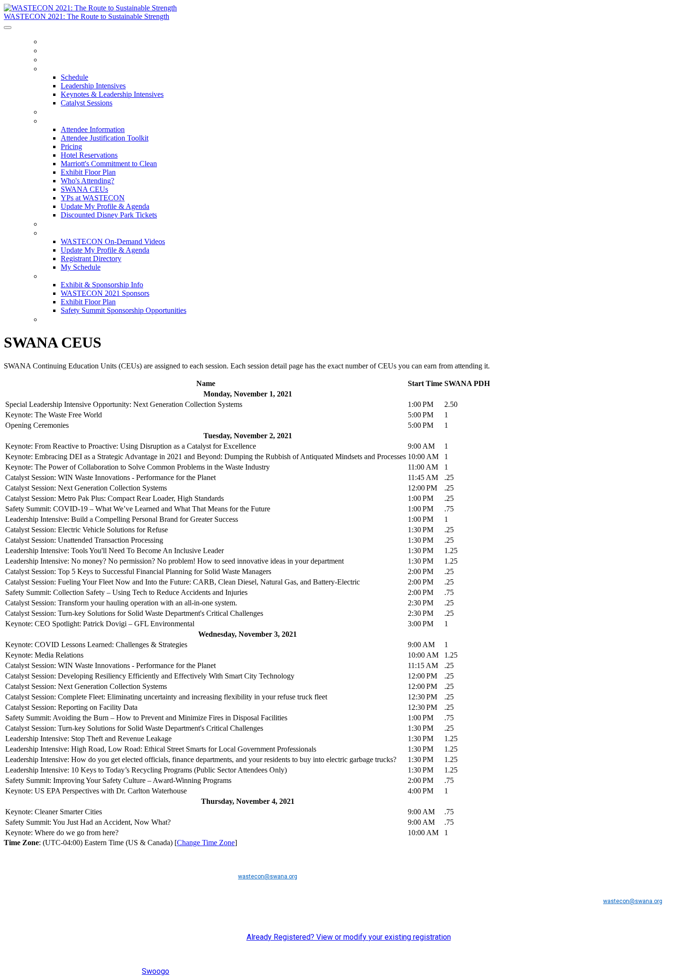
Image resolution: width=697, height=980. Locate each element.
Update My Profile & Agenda (105, 206)
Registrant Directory (91, 258)
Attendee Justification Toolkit (104, 138)
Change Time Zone (206, 843)
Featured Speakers (79, 50)
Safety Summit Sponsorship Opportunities (123, 310)
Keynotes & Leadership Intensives (112, 94)
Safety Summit (71, 111)
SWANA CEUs (84, 189)
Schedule (60, 68)
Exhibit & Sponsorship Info (96, 276)
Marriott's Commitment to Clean (109, 164)
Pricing (71, 146)
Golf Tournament (76, 223)
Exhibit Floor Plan (88, 172)
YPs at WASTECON (93, 198)
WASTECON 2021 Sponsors (105, 293)
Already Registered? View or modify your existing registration (349, 937)
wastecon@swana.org (267, 876)
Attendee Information (85, 120)
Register (59, 59)
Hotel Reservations (89, 155)
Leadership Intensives (93, 86)
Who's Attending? (87, 181)
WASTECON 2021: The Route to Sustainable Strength (86, 16)
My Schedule (81, 267)
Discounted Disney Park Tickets (109, 215)
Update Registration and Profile (107, 319)
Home (52, 41)
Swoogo (155, 971)
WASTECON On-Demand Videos (99, 232)
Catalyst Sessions (86, 103)
